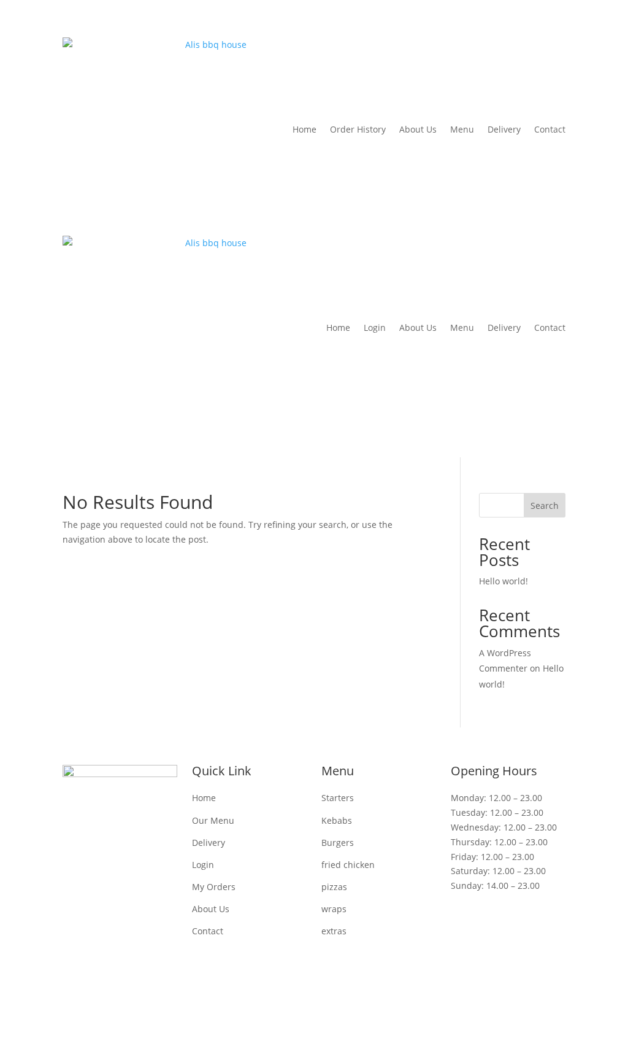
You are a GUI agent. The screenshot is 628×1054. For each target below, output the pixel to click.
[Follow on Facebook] (289, 1002)
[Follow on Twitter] (314, 1002)
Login (375, 327)
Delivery (504, 129)
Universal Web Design (504, 971)
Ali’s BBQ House (210, 971)
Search (544, 505)
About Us (418, 129)
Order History (358, 129)
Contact (549, 129)
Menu (462, 129)
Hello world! (503, 581)
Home (304, 129)
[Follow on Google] (338, 1002)
